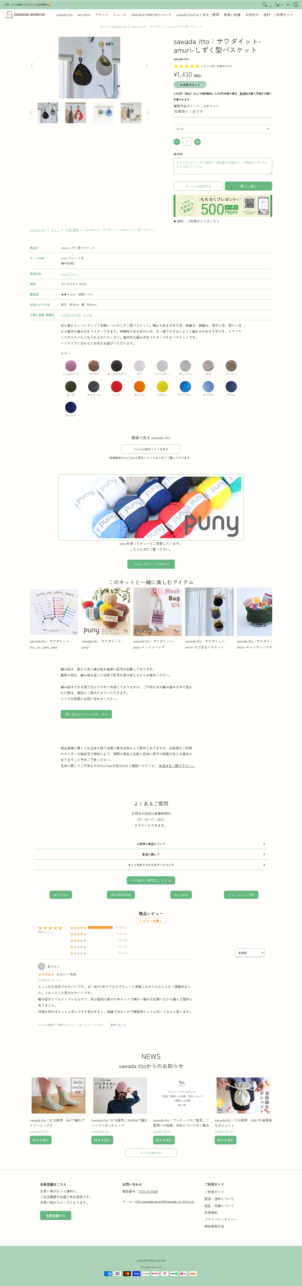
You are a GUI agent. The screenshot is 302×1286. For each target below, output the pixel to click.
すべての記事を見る (151, 1152)
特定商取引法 (214, 1226)
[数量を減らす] (177, 142)
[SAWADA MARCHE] (24, 14)
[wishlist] (270, 4)
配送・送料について (219, 1198)
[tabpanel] (151, 370)
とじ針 (88, 315)
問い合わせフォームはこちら (86, 714)
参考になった (118, 1025)
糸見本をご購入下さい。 (177, 765)
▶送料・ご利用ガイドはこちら (197, 221)
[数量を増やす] (197, 142)
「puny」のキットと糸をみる (151, 564)
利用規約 (211, 1212)
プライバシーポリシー (220, 1219)
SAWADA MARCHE (147, 1260)
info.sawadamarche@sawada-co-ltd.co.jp (164, 1201)
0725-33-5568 (148, 1191)
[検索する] (264, 4)
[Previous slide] (32, 65)
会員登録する (56, 1215)
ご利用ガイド (214, 1191)
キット (55, 230)
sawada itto (119, 26)
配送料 (244, 93)
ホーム (104, 26)
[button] (282, 4)
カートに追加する (198, 186)
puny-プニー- (69, 274)
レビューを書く (151, 920)
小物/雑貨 (71, 230)
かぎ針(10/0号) (71, 315)
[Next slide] (147, 65)
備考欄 (178, 154)
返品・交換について (219, 1205)
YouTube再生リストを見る (151, 449)
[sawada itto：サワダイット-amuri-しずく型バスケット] (48, 113)
